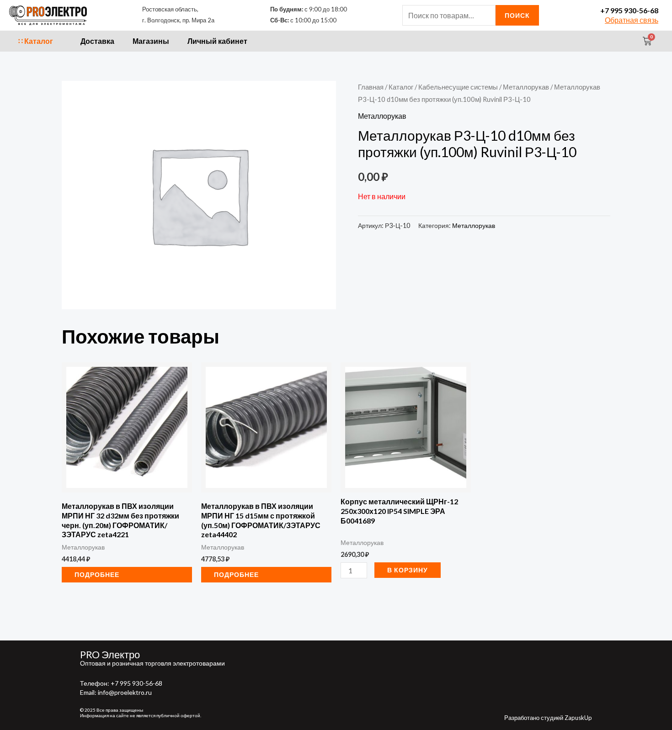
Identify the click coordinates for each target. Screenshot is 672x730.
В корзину (407, 570)
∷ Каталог (35, 41)
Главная (371, 87)
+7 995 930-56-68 (629, 10)
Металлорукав (526, 87)
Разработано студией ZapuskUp (548, 717)
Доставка (97, 41)
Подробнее (97, 574)
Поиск (517, 15)
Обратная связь (631, 20)
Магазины (151, 41)
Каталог (401, 87)
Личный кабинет (217, 41)
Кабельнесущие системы (458, 87)
